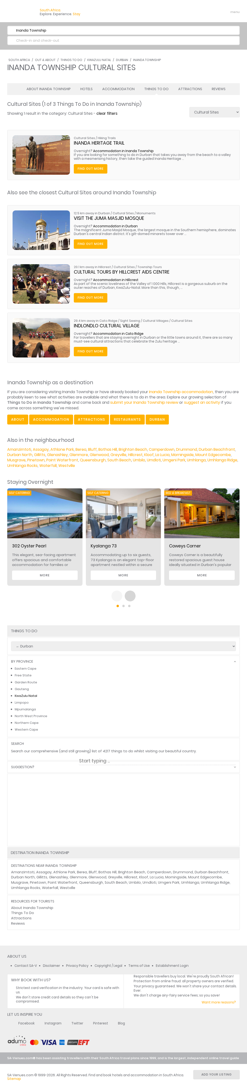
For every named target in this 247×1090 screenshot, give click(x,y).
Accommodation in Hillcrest (115, 280)
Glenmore (78, 455)
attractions (91, 419)
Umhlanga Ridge (222, 460)
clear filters (106, 113)
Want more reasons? (219, 1002)
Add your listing (216, 1074)
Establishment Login (172, 965)
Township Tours (149, 267)
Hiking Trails (107, 138)
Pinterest (100, 1023)
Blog (121, 1023)
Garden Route (26, 682)
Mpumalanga (25, 709)
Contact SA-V (25, 965)
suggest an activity (202, 402)
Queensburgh (93, 460)
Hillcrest (135, 455)
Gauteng (22, 689)
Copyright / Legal (108, 965)
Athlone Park (62, 449)
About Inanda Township (49, 89)
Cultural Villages (156, 320)
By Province (22, 661)
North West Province (31, 716)
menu (226, 12)
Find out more (90, 169)
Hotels (86, 89)
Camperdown (161, 449)
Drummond (186, 449)
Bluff (92, 449)
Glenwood (99, 455)
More (45, 575)
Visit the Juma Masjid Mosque (109, 218)
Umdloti (154, 460)
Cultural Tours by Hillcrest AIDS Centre (121, 272)
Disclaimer (51, 965)
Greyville (118, 455)
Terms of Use (139, 965)
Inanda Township (147, 60)
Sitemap (14, 1079)
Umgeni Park (174, 460)
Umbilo (139, 460)
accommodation (51, 419)
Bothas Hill (107, 449)
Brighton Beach (133, 449)
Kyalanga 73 (104, 546)
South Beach (119, 460)
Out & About (45, 60)
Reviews (219, 89)
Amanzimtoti (19, 449)
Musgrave (16, 460)
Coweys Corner (185, 546)
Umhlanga (196, 460)
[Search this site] (197, 12)
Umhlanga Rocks (22, 465)
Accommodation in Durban (115, 226)
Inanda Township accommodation (181, 392)
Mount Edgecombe (213, 455)
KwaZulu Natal (99, 60)
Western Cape (26, 729)
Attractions (190, 89)
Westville (66, 465)
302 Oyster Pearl (29, 546)
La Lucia (162, 455)
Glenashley (57, 455)
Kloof (149, 455)
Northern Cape (27, 722)
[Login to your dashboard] (206, 12)
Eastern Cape (25, 668)
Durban (122, 60)
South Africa (19, 60)
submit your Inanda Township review (144, 402)
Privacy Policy (77, 965)
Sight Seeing (130, 320)
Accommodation (118, 89)
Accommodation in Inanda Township (123, 151)
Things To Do (71, 60)
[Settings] (214, 12)
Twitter (77, 1023)
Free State (23, 675)
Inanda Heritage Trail (99, 143)
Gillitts (39, 455)
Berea (80, 449)
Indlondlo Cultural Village (106, 326)
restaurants (127, 419)
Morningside (182, 455)
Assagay (41, 449)
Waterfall (48, 465)
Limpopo (22, 702)
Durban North (19, 455)
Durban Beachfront (217, 449)
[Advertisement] (123, 827)
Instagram (53, 1023)
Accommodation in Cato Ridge (118, 333)
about (17, 419)
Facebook (26, 1023)
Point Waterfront (62, 460)
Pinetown (36, 460)
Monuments (146, 213)
